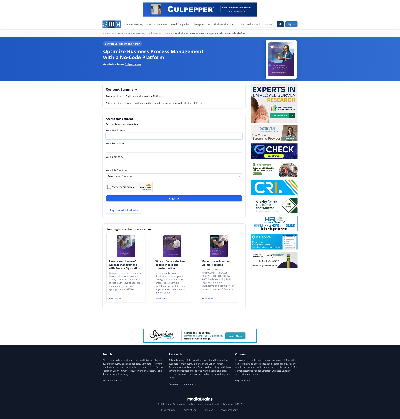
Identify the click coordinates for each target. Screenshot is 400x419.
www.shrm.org (229, 409)
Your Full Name (115, 143)
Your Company (114, 157)
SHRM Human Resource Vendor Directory (124, 33)
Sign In (291, 24)
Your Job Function (116, 170)
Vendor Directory (135, 24)
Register (174, 198)
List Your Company (157, 24)
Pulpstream (155, 33)
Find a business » (111, 380)
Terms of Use (189, 409)
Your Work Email (115, 130)
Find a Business (222, 24)
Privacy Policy (168, 409)
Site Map (208, 409)
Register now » (242, 380)
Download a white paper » (182, 384)
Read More (115, 298)
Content (168, 33)
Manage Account (201, 24)
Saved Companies (180, 24)
